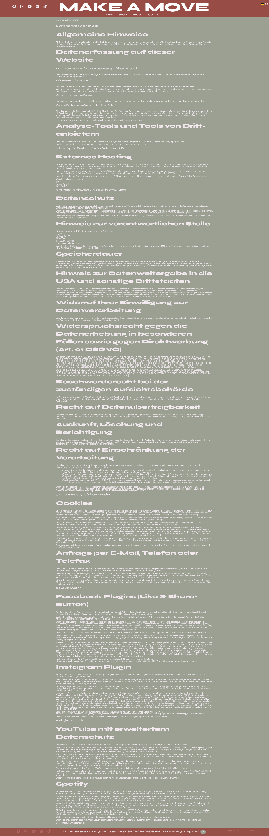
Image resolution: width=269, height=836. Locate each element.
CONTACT (155, 14)
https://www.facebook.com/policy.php (179, 661)
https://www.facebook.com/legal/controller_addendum (107, 650)
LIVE (109, 14)
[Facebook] (14, 6)
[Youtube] (29, 6)
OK (203, 832)
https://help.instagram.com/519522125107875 (133, 714)
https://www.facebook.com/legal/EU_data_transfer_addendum (83, 661)
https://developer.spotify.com (163, 793)
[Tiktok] (44, 6)
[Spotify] (37, 6)
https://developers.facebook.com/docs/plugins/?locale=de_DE (83, 619)
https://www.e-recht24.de (73, 823)
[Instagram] (21, 6)
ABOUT (137, 14)
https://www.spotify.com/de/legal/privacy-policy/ (147, 817)
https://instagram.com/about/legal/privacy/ (148, 717)
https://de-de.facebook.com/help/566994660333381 (135, 661)
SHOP (122, 14)
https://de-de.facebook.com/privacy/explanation (115, 630)
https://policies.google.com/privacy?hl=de (162, 778)
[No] (265, 831)
